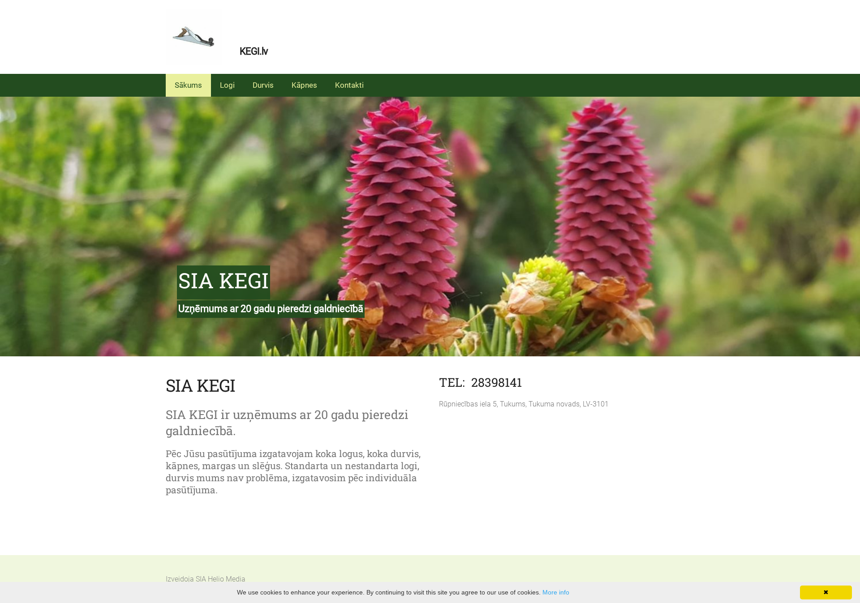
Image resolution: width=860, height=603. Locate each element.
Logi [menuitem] (227, 85)
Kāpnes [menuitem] (304, 85)
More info (555, 592)
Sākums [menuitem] (188, 85)
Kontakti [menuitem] (349, 85)
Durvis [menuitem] (263, 85)
